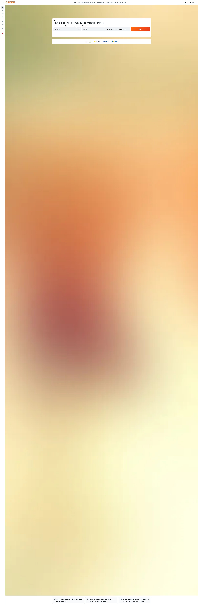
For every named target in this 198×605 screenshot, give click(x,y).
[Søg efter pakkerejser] (3, 16)
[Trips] (3, 28)
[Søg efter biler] (3, 13)
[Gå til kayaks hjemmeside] (10, 2)
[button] (2, 2)
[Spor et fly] (3, 24)
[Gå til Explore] (3, 21)
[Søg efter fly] (3, 7)
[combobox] (57, 25)
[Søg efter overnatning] (3, 10)
